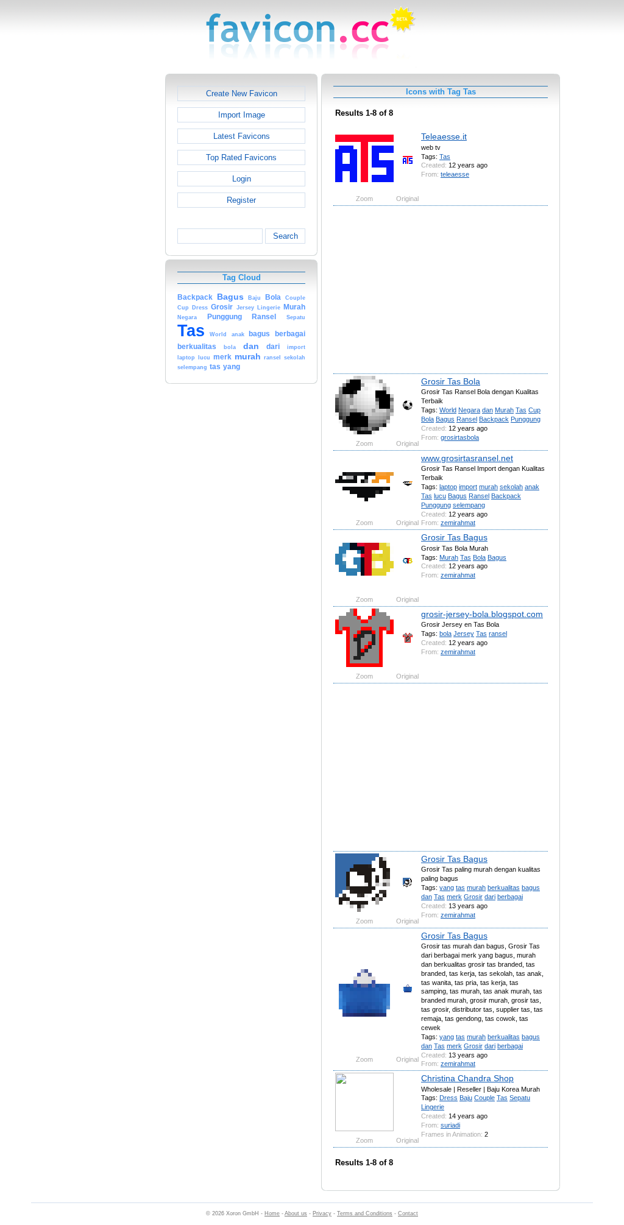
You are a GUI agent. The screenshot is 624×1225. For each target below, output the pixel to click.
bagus (531, 887)
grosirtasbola (460, 437)
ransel (498, 633)
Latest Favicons (241, 136)
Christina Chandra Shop (467, 1078)
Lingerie (432, 1106)
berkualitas (504, 887)
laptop (448, 486)
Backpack (494, 419)
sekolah (511, 486)
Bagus (445, 419)
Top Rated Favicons (241, 157)
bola (445, 633)
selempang (469, 505)
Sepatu (519, 1097)
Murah (504, 410)
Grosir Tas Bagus (454, 537)
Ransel (466, 419)
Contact (408, 1213)
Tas (444, 156)
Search (285, 236)
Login (241, 178)
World (447, 410)
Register (241, 200)
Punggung (526, 419)
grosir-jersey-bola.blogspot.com (482, 614)
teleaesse (455, 174)
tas (460, 887)
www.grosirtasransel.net (467, 458)
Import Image (241, 114)
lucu (440, 496)
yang (446, 887)
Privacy (322, 1213)
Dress (448, 1097)
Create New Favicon (241, 93)
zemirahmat (458, 522)
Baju (465, 1097)
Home (272, 1213)
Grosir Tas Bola (450, 381)
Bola (427, 419)
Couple (484, 1097)
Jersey (463, 633)
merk (454, 896)
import (468, 486)
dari (489, 896)
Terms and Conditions (364, 1213)
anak (532, 486)
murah (488, 486)
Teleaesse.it (444, 136)
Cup (534, 410)
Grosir (473, 896)
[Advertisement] (112, 256)
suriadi (450, 1125)
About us (296, 1213)
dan (487, 410)
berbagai (510, 896)
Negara (469, 410)
